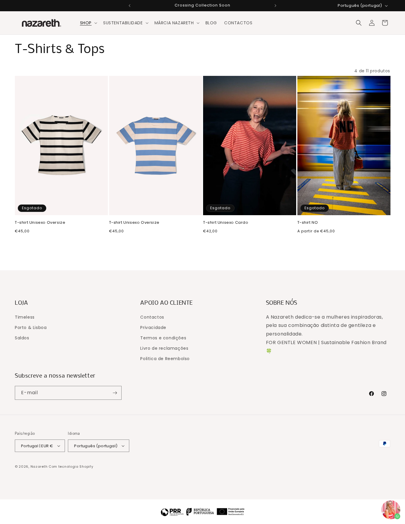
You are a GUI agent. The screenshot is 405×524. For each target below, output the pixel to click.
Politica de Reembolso (165, 359)
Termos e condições (163, 338)
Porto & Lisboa (31, 327)
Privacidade (153, 327)
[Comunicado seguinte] (275, 5)
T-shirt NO (307, 222)
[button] (88, 23)
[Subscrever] (114, 393)
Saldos (22, 338)
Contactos (152, 317)
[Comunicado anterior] (129, 5)
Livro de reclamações (164, 348)
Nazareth (39, 466)
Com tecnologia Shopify (71, 466)
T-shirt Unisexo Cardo (225, 222)
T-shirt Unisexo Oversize (40, 222)
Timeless (25, 317)
